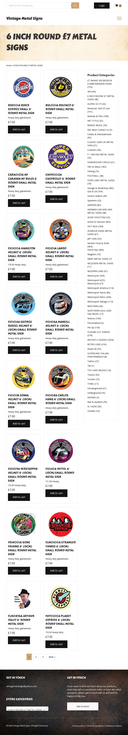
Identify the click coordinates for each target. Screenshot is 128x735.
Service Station (94, 195)
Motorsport (93, 280)
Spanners (92, 200)
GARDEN (91, 204)
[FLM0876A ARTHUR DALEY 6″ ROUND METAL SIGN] (23, 615)
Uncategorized (94, 388)
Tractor (91, 374)
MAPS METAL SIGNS (97, 258)
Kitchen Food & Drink (98, 243)
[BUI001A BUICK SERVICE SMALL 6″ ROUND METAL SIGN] (23, 103)
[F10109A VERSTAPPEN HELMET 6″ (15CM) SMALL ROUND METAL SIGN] (23, 468)
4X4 (89, 91)
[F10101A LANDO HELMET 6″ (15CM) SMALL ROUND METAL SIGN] (61, 248)
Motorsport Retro (96, 297)
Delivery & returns (114, 726)
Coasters (91, 149)
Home (9, 65)
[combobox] (27, 708)
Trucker (91, 379)
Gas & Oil (92, 191)
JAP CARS (92, 238)
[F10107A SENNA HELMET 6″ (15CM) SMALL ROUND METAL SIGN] (23, 395)
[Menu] (119, 18)
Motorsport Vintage (97, 301)
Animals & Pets (95, 116)
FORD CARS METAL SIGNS (101, 180)
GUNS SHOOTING (96, 217)
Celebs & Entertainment (99, 134)
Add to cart (19, 129)
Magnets (91, 254)
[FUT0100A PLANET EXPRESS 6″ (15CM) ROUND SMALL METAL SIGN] (61, 615)
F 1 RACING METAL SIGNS (100, 154)
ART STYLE (93, 120)
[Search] (75, 5)
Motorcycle (93, 275)
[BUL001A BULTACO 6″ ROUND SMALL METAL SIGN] (61, 103)
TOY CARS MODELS (97, 370)
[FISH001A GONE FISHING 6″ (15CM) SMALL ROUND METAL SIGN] (23, 542)
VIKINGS (91, 397)
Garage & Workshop (97, 188)
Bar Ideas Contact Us (98, 129)
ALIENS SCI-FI (94, 103)
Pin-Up (90, 327)
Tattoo (90, 361)
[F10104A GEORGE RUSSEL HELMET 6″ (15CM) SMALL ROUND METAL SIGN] (23, 321)
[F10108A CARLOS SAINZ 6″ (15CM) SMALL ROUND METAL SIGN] (61, 395)
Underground (94, 392)
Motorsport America (97, 288)
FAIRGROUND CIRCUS (98, 162)
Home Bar (92, 249)
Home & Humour (96, 221)
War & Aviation (95, 401)
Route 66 (92, 348)
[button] (102, 5)
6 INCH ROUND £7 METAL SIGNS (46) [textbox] (27, 709)
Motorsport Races (96, 292)
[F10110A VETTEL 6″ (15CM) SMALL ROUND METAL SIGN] (61, 468)
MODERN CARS (95, 271)
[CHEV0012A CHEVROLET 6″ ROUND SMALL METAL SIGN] (61, 174)
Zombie (91, 410)
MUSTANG (92, 306)
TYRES (90, 383)
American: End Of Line (98, 108)
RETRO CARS (94, 344)
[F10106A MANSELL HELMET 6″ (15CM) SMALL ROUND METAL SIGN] (61, 321)
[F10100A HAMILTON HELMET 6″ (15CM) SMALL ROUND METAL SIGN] (23, 248)
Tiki (89, 365)
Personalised (93, 322)
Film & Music (94, 166)
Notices (91, 318)
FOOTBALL (93, 175)
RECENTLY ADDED (97, 339)
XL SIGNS (92, 406)
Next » (52, 656)
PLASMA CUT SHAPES (98, 332)
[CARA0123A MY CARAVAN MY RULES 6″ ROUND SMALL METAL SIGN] (23, 174)
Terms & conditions (95, 726)
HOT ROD (92, 226)
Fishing (90, 171)
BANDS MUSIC (95, 125)
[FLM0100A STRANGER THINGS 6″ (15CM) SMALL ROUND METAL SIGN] (61, 542)
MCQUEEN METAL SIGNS (100, 263)
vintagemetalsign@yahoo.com (21, 686)
